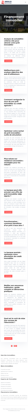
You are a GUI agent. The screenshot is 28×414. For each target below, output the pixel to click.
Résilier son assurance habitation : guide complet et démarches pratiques (14, 288)
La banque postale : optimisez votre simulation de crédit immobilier (13, 255)
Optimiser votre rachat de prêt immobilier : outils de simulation (14, 133)
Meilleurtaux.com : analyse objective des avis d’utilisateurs (13, 72)
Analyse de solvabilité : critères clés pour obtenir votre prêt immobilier (14, 42)
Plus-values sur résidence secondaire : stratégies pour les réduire (14, 162)
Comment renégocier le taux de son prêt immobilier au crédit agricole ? (14, 102)
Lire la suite (8, 61)
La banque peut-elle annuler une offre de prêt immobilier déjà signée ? (13, 193)
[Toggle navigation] (25, 2)
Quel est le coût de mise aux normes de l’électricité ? (14, 320)
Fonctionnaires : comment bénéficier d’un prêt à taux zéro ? (14, 223)
